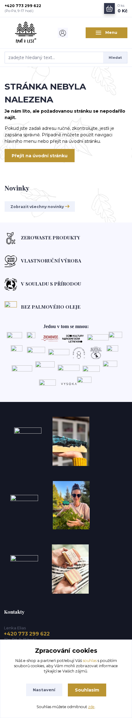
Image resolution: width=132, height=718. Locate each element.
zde (91, 706)
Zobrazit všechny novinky (37, 206)
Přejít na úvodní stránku (40, 155)
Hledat (115, 57)
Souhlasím (87, 690)
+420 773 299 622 (23, 5)
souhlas (90, 660)
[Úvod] (25, 32)
